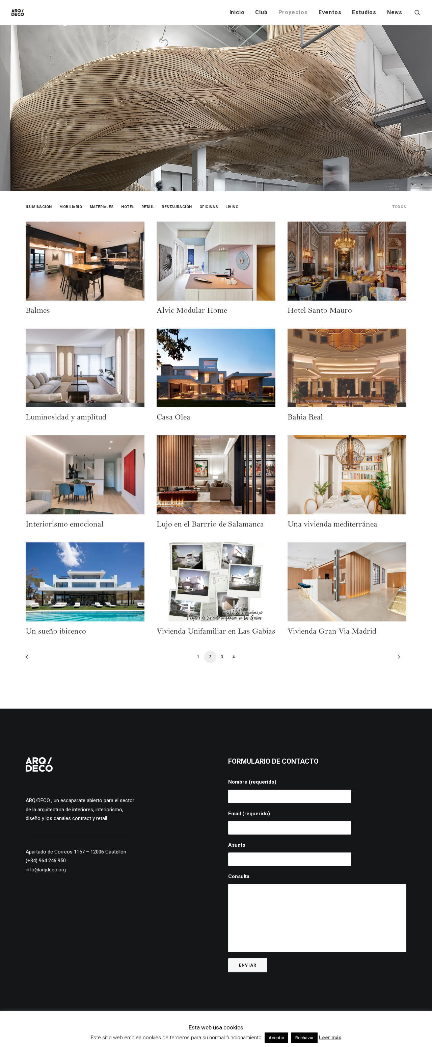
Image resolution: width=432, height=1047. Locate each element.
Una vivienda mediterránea (332, 525)
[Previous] (35, 659)
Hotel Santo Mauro (320, 311)
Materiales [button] (102, 207)
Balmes (38, 311)
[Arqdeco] (17, 12)
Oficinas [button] (208, 207)
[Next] (397, 659)
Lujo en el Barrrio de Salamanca (210, 525)
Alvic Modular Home (192, 311)
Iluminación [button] (39, 207)
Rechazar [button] (304, 1037)
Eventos (330, 12)
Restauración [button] (177, 207)
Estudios (364, 12)
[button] (417, 12)
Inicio (237, 12)
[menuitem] (237, 12)
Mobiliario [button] (70, 207)
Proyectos (293, 12)
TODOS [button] (399, 207)
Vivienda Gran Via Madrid (332, 632)
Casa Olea (173, 418)
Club (261, 12)
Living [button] (231, 207)
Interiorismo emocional (65, 525)
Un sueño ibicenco (56, 632)
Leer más (330, 1038)
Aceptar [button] (276, 1037)
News (394, 12)
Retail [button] (147, 207)
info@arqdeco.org (46, 870)
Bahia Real (305, 418)
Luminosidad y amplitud (66, 418)
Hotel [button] (127, 207)
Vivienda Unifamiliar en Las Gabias (216, 632)
